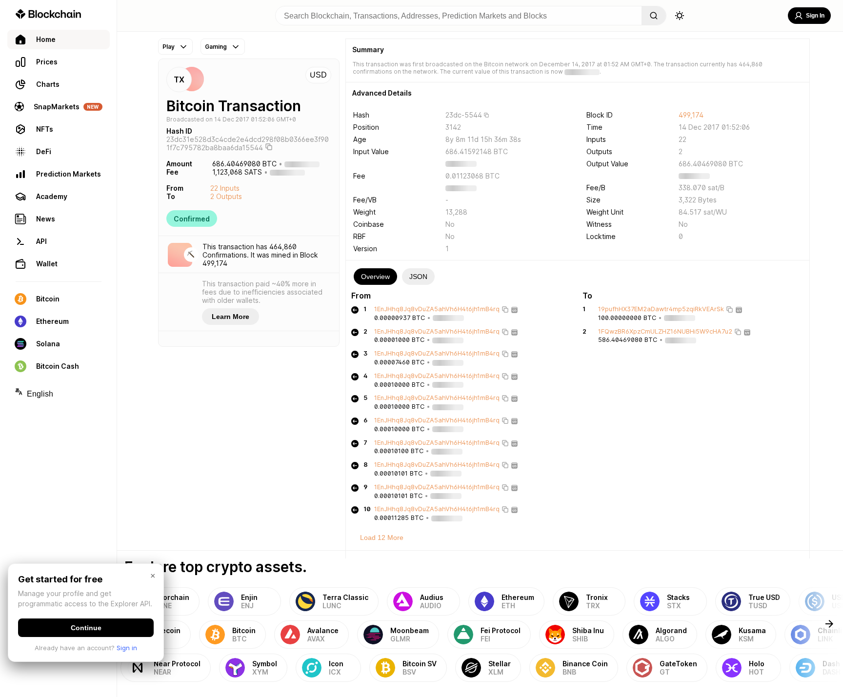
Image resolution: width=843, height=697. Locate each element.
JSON (418, 276)
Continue (86, 628)
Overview (375, 276)
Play (168, 46)
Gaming (216, 46)
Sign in (127, 648)
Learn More (230, 316)
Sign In (815, 15)
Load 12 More (381, 537)
